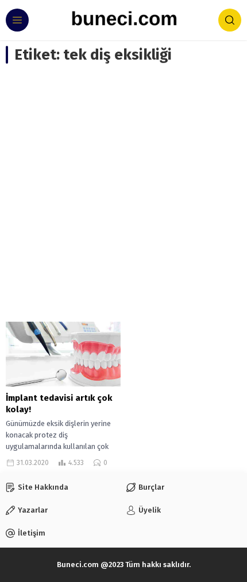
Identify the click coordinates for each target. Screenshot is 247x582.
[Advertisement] (123, 192)
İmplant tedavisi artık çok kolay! (59, 404)
